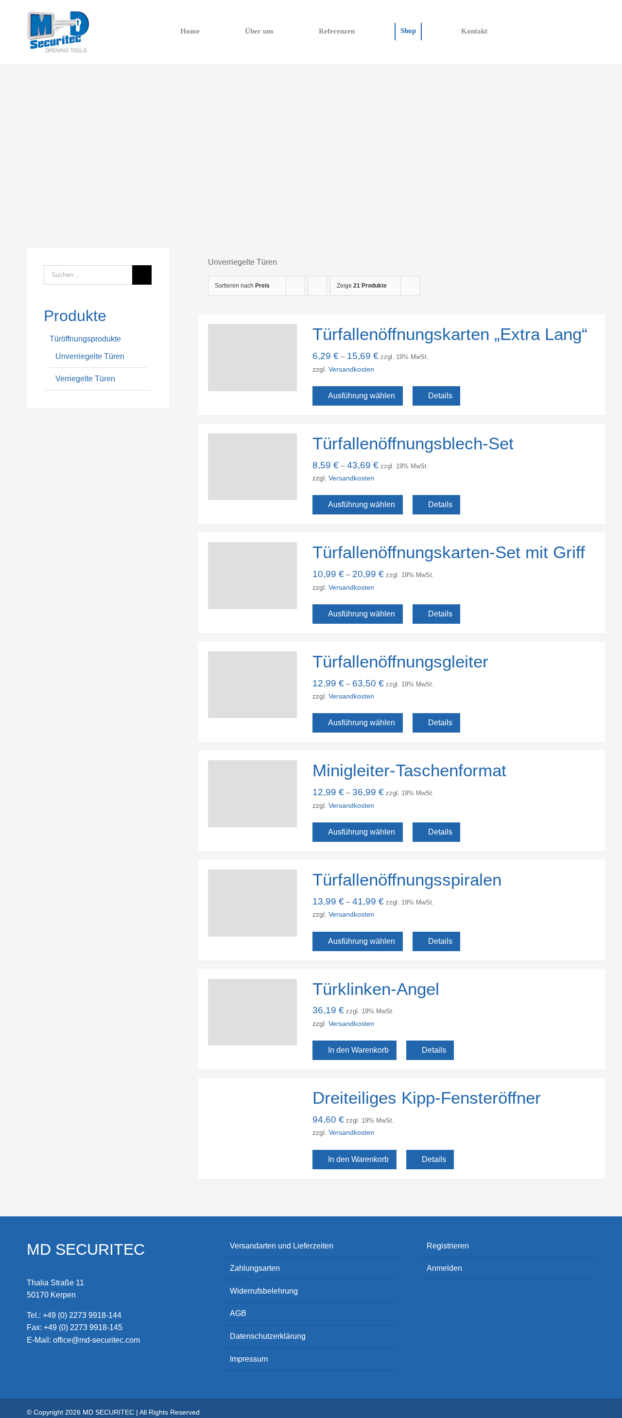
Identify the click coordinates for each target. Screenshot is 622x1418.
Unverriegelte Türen (89, 356)
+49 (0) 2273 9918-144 (82, 1315)
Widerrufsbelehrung (264, 1291)
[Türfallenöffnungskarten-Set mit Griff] (252, 575)
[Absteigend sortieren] (317, 286)
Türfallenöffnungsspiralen (406, 879)
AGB (238, 1313)
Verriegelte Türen (85, 379)
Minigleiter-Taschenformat (409, 770)
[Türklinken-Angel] (252, 1012)
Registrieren (448, 1246)
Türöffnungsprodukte (85, 339)
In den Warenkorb (358, 1050)
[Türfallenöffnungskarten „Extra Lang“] (252, 357)
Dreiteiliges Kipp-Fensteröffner (426, 1097)
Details (440, 396)
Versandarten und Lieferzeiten (281, 1246)
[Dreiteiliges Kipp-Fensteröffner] (252, 1121)
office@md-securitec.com (96, 1340)
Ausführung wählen (361, 396)
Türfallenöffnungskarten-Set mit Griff (448, 552)
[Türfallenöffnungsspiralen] (252, 903)
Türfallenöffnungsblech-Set (413, 443)
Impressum (249, 1359)
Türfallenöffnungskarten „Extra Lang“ (449, 334)
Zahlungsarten (255, 1268)
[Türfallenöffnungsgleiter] (252, 684)
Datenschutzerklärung (268, 1336)
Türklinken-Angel (375, 988)
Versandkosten (351, 369)
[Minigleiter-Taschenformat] (252, 793)
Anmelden (444, 1268)
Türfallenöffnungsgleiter (400, 661)
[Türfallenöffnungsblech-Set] (252, 466)
